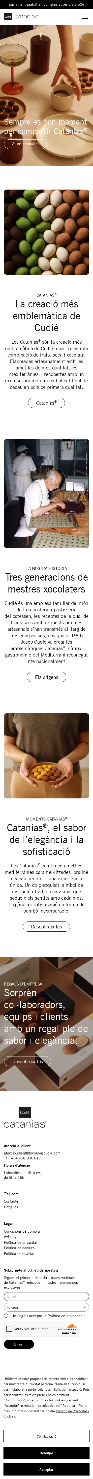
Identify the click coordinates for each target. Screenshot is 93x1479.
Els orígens (46, 677)
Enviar (19, 1344)
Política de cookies (19, 1248)
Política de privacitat (20, 1242)
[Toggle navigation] (85, 17)
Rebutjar (46, 1453)
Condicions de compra (22, 1231)
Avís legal (12, 1237)
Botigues (11, 1207)
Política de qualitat (19, 1253)
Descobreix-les (46, 926)
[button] (85, 159)
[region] (46, 95)
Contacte (11, 1201)
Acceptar (46, 1469)
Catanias (46, 403)
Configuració (47, 1436)
